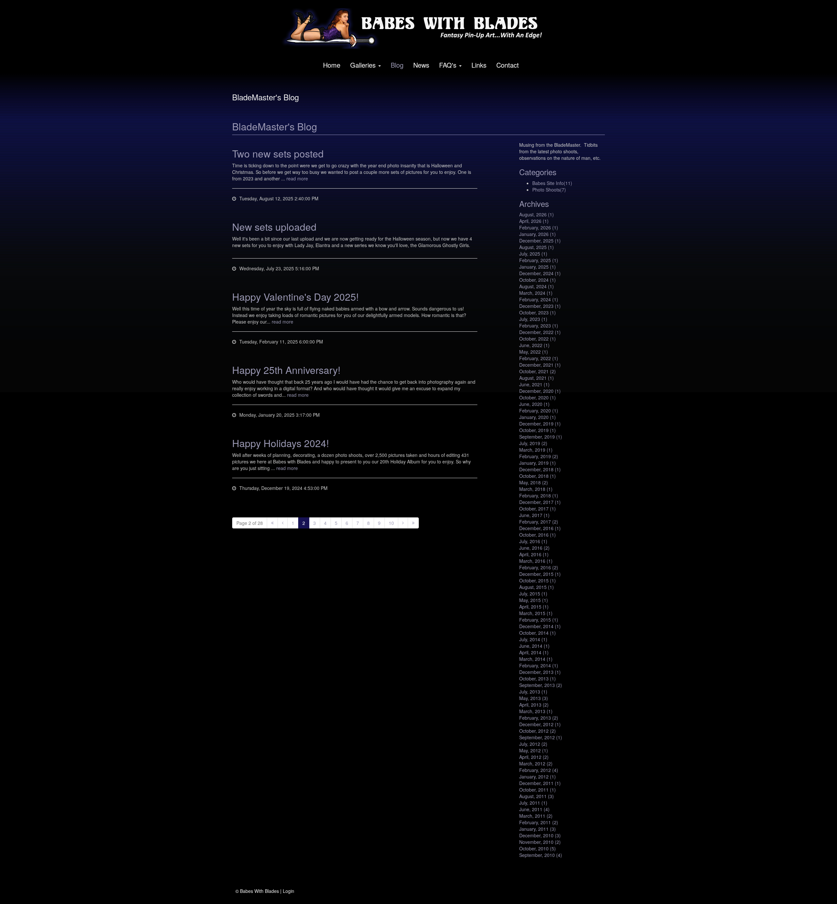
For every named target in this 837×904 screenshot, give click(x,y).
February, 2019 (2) (538, 456)
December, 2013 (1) (540, 672)
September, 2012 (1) (540, 737)
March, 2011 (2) (536, 815)
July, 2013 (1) (533, 691)
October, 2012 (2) (537, 731)
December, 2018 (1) (540, 469)
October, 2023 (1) (537, 312)
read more (297, 178)
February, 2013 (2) (538, 717)
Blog (397, 65)
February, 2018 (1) (538, 495)
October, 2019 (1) (537, 430)
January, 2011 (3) (537, 829)
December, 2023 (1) (540, 306)
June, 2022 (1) (534, 345)
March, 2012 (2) (536, 763)
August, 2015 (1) (536, 587)
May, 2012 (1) (533, 750)
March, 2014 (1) (536, 659)
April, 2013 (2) (534, 704)
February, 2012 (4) (538, 770)
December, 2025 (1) (540, 240)
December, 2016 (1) (540, 528)
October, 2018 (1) (537, 476)
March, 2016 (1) (536, 561)
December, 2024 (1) (540, 273)
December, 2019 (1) (540, 423)
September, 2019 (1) (540, 436)
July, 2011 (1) (533, 802)
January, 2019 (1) (537, 463)
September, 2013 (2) (540, 685)
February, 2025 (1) (538, 260)
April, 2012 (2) (534, 757)
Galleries (363, 65)
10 (391, 523)
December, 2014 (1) (540, 626)
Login (288, 891)
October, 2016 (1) (537, 534)
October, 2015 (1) (537, 580)
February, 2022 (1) (538, 358)
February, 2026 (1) (538, 227)
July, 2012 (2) (533, 744)
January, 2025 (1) (537, 266)
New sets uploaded (274, 227)
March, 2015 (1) (536, 613)
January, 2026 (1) (537, 234)
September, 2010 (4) (540, 855)
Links (479, 65)
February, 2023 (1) (538, 325)
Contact (507, 65)
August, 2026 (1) (536, 214)
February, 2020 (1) (538, 410)
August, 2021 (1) (536, 378)
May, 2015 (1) (533, 600)
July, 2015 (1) (533, 593)
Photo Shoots (549, 189)
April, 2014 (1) (534, 652)
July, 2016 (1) (533, 541)
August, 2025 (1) (536, 247)
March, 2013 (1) (536, 711)
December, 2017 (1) (540, 502)
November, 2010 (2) (540, 842)
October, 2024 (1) (537, 279)
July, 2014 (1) (533, 639)
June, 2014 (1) (534, 646)
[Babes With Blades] (416, 28)
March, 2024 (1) (536, 293)
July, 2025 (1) (533, 253)
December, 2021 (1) (540, 364)
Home (331, 65)
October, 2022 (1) (537, 338)
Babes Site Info (552, 183)
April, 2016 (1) (534, 554)
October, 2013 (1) (537, 678)
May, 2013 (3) (533, 698)
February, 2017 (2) (538, 521)
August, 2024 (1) (536, 286)
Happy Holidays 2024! (280, 443)
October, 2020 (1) (537, 397)
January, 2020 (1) (537, 417)
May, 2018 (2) (533, 482)
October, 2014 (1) (537, 632)
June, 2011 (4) (534, 809)
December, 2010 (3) (540, 835)
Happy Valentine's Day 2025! (295, 297)
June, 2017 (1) (534, 515)
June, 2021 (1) (534, 384)
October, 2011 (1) (537, 789)
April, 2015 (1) (534, 606)
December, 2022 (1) (540, 332)
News (421, 65)
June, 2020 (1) (534, 404)
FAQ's (447, 65)
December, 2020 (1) (540, 391)
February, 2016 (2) (538, 567)
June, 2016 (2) (534, 547)
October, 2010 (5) (537, 848)
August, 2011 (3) (536, 796)
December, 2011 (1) (540, 783)
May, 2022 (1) (533, 351)
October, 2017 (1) (537, 508)
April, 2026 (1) (534, 221)
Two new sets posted (278, 153)
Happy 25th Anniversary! (286, 370)
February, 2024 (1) (538, 299)
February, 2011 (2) (538, 822)
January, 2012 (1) (537, 776)
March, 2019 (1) (536, 449)
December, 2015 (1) (540, 574)
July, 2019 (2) (533, 443)
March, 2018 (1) (536, 489)
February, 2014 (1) (538, 665)
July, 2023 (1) (533, 319)
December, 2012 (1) (540, 724)
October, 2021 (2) (537, 371)
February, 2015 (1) (538, 619)
